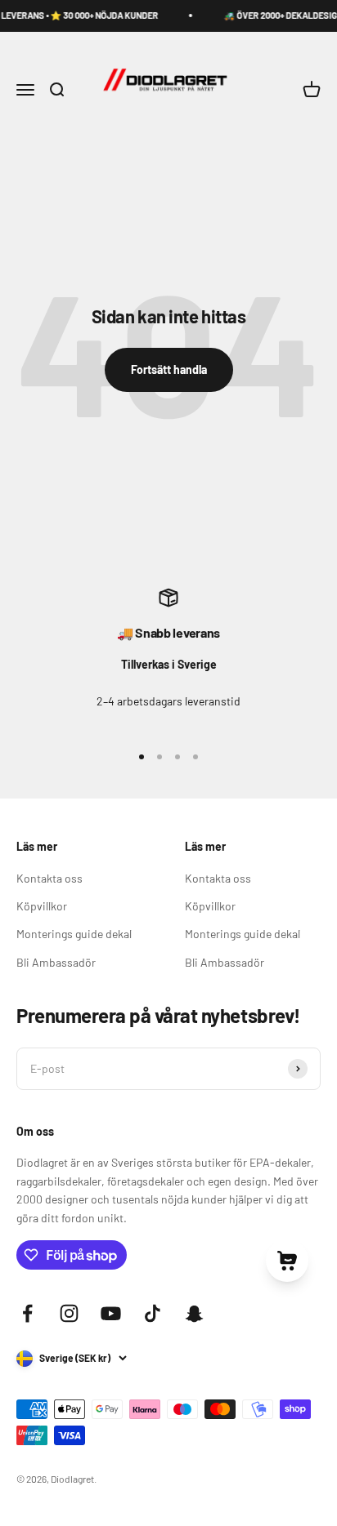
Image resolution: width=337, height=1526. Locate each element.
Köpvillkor (41, 906)
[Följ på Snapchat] (194, 1313)
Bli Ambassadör (56, 962)
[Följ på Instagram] (69, 1313)
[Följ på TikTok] (153, 1313)
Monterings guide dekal (74, 934)
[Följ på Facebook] (27, 1313)
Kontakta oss (49, 878)
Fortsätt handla (169, 369)
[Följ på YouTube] (111, 1313)
